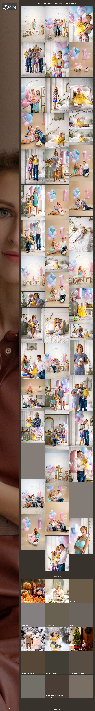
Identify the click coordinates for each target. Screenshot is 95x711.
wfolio (58, 709)
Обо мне (50, 3)
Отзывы (66, 3)
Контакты (73, 3)
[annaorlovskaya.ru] (9, 6)
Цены (44, 3)
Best (39, 3)
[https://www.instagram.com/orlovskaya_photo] (9, 709)
